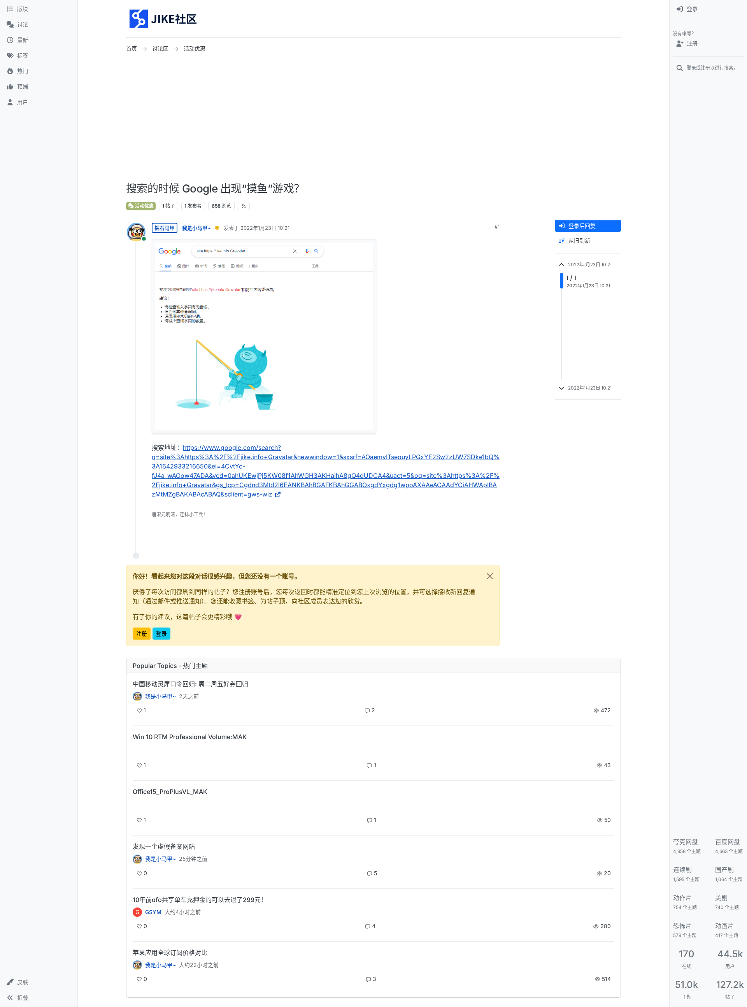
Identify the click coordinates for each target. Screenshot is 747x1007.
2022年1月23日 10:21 (264, 228)
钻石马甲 (164, 228)
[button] (38, 982)
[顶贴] (450, 530)
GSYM (153, 912)
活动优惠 (144, 206)
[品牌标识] (163, 18)
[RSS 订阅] (244, 206)
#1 (497, 227)
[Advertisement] (373, 117)
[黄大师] (137, 696)
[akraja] (137, 750)
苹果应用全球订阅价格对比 (170, 952)
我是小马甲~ (196, 228)
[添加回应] (435, 530)
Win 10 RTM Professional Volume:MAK (190, 737)
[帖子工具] (493, 530)
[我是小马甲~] (137, 965)
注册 (141, 633)
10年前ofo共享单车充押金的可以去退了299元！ (200, 900)
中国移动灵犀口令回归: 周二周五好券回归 (190, 684)
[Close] (489, 576)
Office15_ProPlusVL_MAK (170, 791)
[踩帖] (477, 530)
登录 (161, 633)
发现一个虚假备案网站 (164, 846)
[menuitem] (708, 9)
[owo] (137, 859)
